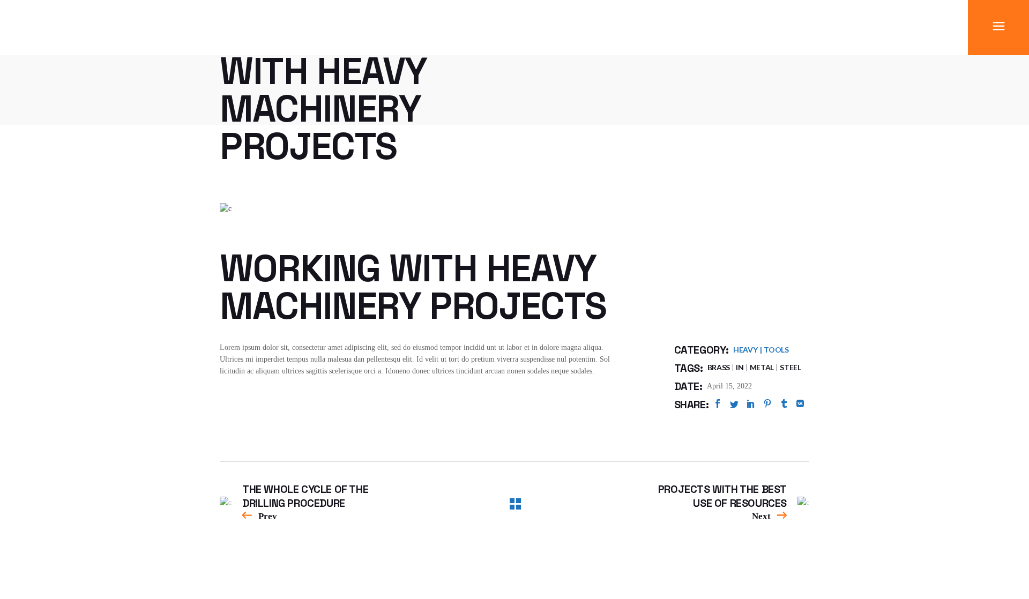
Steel (790, 367)
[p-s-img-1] (514, 209)
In (739, 367)
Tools (776, 349)
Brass (718, 367)
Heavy (745, 349)
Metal (762, 367)
